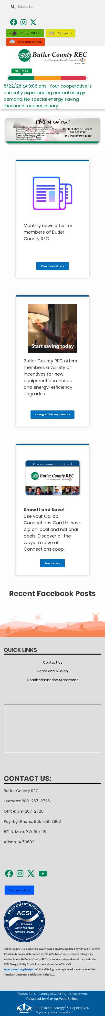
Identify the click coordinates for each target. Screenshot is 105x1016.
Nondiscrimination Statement (52, 679)
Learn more (52, 563)
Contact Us (52, 662)
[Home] (52, 57)
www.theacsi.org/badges (19, 969)
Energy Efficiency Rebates (52, 414)
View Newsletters (52, 266)
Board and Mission (52, 671)
